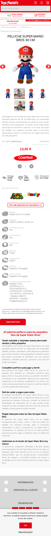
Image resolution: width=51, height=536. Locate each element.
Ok (25, 525)
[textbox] (23, 8)
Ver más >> (25, 205)
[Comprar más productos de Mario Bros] (17, 198)
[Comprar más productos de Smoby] (34, 198)
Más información (25, 532)
